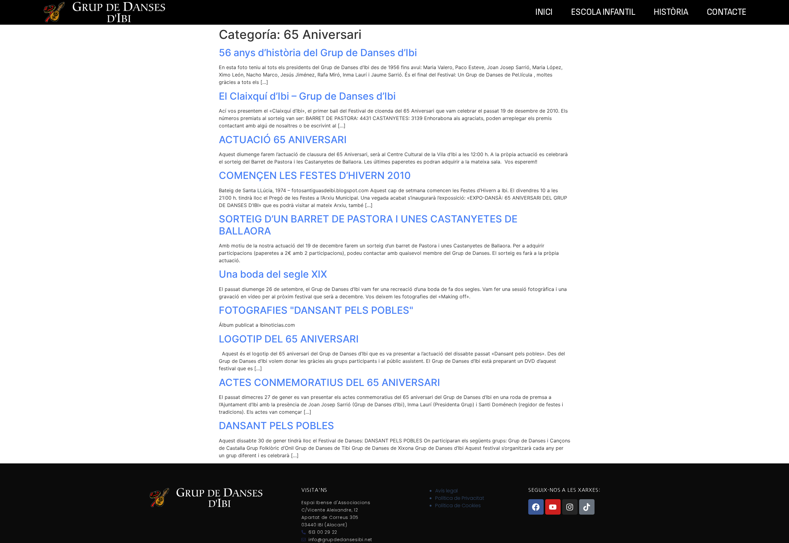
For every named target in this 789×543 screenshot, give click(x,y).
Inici (544, 12)
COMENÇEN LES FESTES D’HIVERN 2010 (315, 175)
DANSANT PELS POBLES (276, 426)
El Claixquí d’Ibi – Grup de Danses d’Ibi (307, 96)
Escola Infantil (603, 12)
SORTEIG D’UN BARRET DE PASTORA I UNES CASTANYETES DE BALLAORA (368, 225)
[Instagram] (570, 507)
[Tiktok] (587, 507)
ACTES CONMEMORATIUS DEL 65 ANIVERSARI (329, 382)
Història (671, 12)
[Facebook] (536, 507)
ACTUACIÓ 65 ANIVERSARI (283, 140)
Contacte (726, 12)
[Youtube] (553, 507)
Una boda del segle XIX (273, 274)
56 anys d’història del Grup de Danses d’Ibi (318, 53)
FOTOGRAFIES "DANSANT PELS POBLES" (316, 310)
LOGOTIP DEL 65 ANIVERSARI (289, 339)
